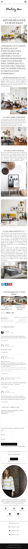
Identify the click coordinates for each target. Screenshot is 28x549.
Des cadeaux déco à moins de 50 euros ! (7, 319)
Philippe (7, 391)
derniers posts (16, 17)
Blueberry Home (15, 545)
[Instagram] (3, 539)
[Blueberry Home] (14, 8)
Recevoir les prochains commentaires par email (13, 428)
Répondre (5, 340)
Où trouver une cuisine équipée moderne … (20, 307)
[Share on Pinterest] (13, 313)
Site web (3, 439)
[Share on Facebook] (6, 284)
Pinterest (14, 534)
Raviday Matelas (5, 238)
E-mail (3, 434)
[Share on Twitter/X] (11, 313)
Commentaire (4, 413)
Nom (2, 430)
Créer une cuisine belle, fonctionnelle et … (7, 307)
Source (14, 198)
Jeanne (7, 344)
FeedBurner (17, 461)
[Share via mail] (10, 284)
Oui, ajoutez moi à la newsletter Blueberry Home (14, 446)
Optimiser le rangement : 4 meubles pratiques (21, 320)
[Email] (1, 2)
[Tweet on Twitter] (3, 284)
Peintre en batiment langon (12, 378)
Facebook (14, 530)
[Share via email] (7, 313)
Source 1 (13, 146)
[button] (26, 2)
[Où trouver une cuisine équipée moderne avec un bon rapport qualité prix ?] (20, 300)
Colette (7, 331)
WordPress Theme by (14, 547)
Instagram (14, 527)
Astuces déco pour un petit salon (14, 21)
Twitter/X (14, 523)
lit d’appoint (20, 252)
